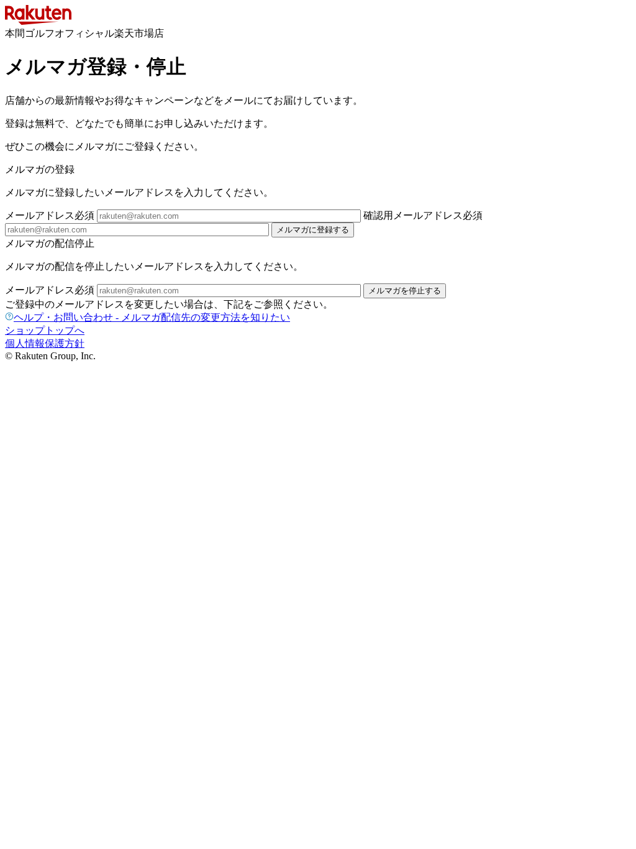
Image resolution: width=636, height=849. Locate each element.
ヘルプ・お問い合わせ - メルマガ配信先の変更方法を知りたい (152, 317)
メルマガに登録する (312, 229)
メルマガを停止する (404, 290)
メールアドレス (49, 215)
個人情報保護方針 (44, 343)
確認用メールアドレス (423, 215)
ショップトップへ (44, 330)
